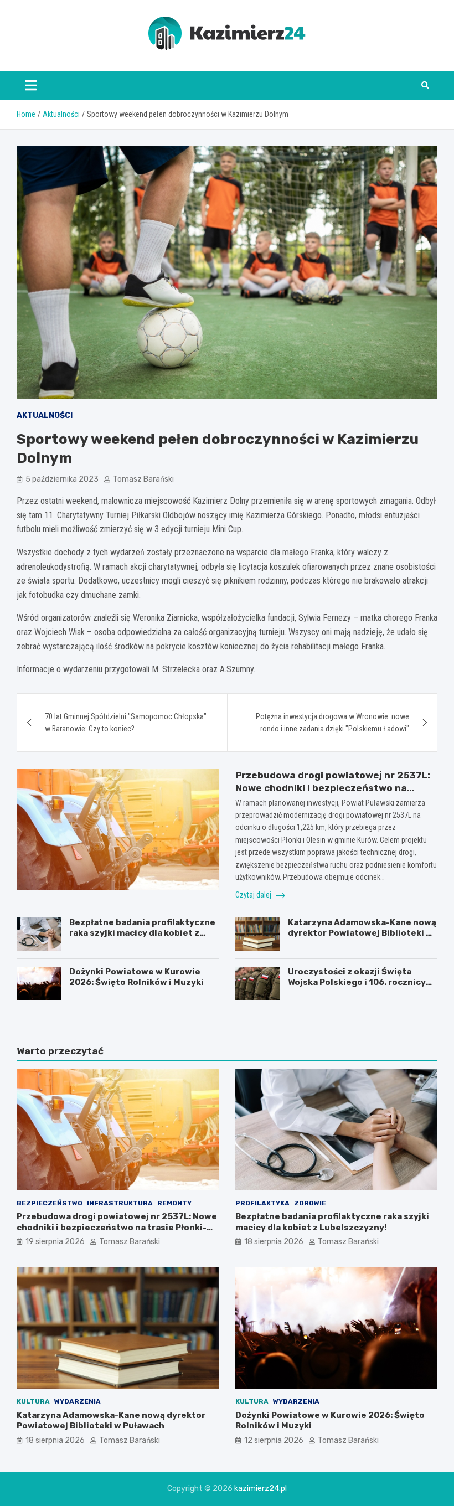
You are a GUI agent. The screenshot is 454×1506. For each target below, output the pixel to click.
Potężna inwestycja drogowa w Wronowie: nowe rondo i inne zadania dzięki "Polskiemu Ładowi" (332, 722)
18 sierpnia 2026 (273, 1241)
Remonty (174, 1203)
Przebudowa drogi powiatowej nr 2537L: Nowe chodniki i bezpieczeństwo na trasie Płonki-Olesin (332, 787)
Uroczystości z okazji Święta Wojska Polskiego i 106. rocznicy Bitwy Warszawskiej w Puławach (357, 982)
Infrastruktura (120, 1203)
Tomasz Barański (143, 479)
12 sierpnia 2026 (273, 1440)
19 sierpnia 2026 (55, 1241)
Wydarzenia (77, 1401)
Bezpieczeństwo (49, 1203)
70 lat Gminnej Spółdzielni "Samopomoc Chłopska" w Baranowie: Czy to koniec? (126, 722)
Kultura (33, 1401)
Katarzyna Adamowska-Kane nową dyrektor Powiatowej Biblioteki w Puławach (362, 933)
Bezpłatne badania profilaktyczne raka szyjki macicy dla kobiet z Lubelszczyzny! (142, 933)
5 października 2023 (62, 479)
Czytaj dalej (254, 894)
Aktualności (45, 415)
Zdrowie (310, 1203)
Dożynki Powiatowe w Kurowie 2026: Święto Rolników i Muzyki (136, 977)
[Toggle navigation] (31, 85)
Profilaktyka (262, 1203)
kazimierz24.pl (260, 1488)
